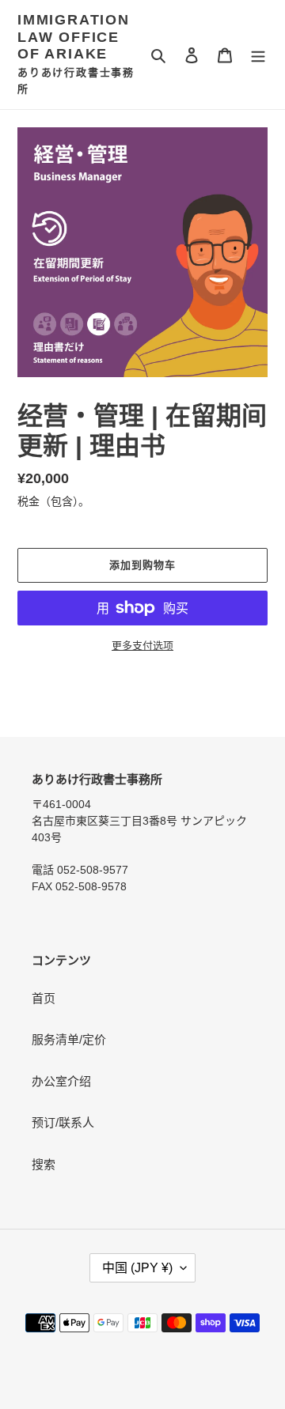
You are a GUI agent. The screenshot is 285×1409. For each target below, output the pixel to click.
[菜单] (258, 55)
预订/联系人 (63, 1122)
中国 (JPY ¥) (137, 1268)
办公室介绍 (61, 1081)
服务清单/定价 (69, 1039)
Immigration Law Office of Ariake (73, 37)
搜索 (43, 1164)
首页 (43, 998)
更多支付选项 (142, 646)
